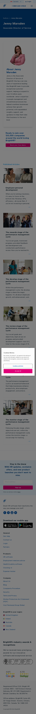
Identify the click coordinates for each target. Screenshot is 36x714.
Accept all (18, 371)
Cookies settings (18, 366)
